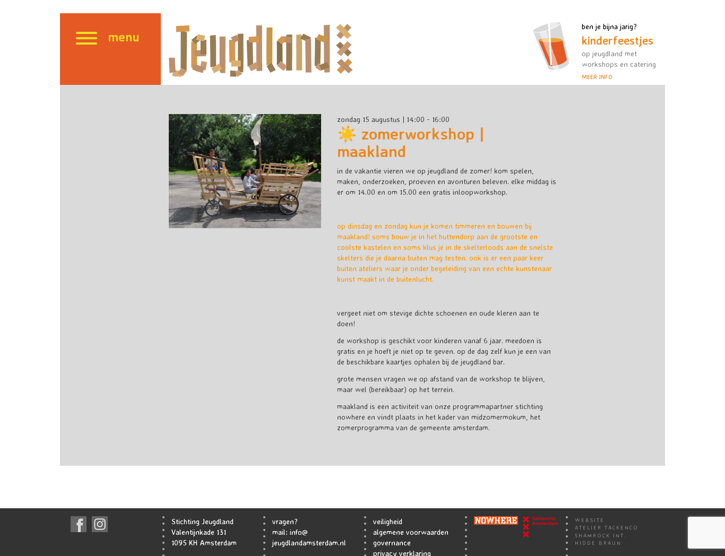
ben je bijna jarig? (619, 51)
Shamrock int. (601, 535)
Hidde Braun (598, 543)
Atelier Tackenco (606, 527)
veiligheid (387, 521)
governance (392, 542)
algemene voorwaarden (410, 531)
